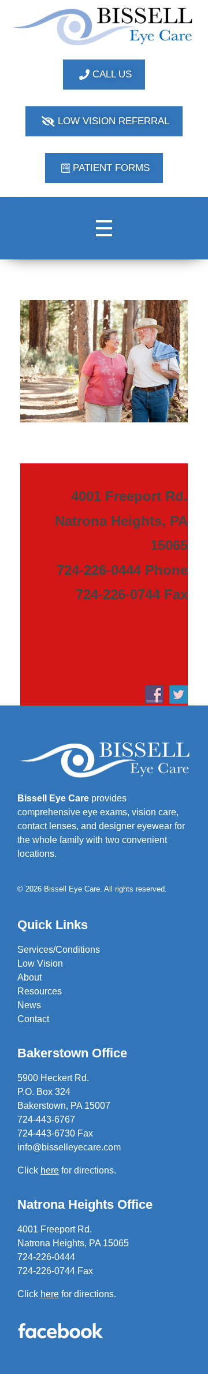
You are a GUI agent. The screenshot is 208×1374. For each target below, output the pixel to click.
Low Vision (40, 963)
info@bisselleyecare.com (69, 1147)
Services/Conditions (58, 950)
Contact (33, 1019)
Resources (39, 991)
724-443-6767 (46, 1119)
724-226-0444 (46, 1257)
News (29, 1005)
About (29, 977)
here (49, 1294)
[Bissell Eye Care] (104, 26)
